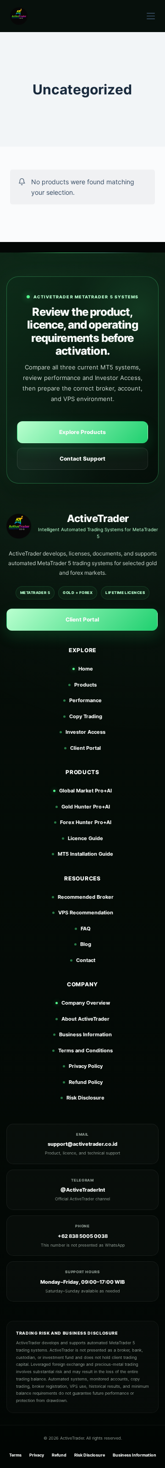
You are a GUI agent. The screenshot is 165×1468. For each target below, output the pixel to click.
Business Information (85, 1034)
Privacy (36, 1454)
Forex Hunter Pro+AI (85, 822)
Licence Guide (85, 838)
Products (85, 685)
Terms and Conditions (85, 1050)
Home (85, 668)
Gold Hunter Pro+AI (85, 806)
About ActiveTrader (85, 1019)
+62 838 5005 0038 (83, 1236)
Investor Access (85, 732)
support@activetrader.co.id (82, 1144)
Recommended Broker (86, 897)
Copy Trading (85, 716)
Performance (85, 700)
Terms (15, 1454)
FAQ (86, 928)
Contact (85, 960)
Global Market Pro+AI (85, 790)
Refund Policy (86, 1082)
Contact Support (82, 458)
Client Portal (82, 619)
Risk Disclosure (85, 1097)
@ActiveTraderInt (82, 1190)
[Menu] (151, 16)
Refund (59, 1454)
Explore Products (82, 432)
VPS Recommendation (85, 912)
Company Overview (85, 1003)
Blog (85, 944)
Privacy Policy (86, 1066)
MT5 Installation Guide (85, 854)
